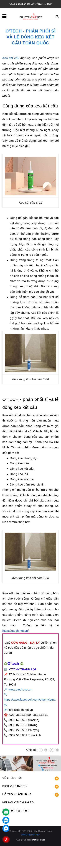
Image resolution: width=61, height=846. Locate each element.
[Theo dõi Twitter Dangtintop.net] (12, 810)
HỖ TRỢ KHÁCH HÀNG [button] (17, 794)
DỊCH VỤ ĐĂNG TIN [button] (14, 786)
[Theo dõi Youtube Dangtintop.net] (26, 810)
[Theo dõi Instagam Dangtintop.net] (19, 810)
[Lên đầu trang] (53, 838)
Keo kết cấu (10, 58)
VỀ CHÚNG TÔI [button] (12, 777)
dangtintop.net (37, 839)
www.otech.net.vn (20, 689)
